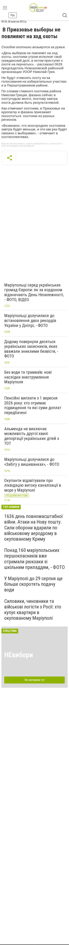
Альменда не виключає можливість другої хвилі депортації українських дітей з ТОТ (31, 436)
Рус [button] (12, 15)
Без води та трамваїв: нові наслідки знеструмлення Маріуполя (28, 377)
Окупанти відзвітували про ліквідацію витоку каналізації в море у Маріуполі (32, 485)
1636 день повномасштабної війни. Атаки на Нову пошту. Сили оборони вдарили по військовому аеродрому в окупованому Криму (33, 527)
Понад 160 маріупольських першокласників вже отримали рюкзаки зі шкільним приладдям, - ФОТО (34, 558)
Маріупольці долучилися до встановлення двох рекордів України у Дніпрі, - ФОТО (30, 320)
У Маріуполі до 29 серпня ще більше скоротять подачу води (33, 584)
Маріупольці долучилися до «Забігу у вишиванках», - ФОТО (31, 462)
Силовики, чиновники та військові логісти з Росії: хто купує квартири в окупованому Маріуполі (32, 609)
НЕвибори (18, 655)
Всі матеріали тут (35, 680)
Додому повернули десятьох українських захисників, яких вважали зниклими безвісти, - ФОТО (31, 349)
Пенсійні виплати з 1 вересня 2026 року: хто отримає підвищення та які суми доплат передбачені (32, 405)
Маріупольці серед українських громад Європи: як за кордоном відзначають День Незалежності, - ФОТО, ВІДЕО (34, 292)
